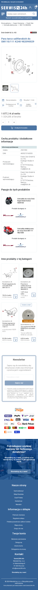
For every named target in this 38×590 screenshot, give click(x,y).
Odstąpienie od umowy (18, 549)
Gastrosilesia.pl (18, 491)
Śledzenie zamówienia (18, 539)
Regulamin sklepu (18, 518)
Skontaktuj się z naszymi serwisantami (12, 2)
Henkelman (18, 501)
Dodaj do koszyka (21, 128)
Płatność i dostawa (19, 515)
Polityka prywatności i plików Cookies (18, 522)
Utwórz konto (18, 546)
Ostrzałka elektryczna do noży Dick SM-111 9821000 (25, 231)
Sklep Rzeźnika (19, 494)
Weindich (18, 504)
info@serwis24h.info (19, 568)
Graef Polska (18, 498)
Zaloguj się (18, 542)
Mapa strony (19, 525)
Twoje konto (19, 533)
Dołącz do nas (18, 528)
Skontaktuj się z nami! (19, 471)
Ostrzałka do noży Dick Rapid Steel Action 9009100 (25, 201)
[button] (3, 122)
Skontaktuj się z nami (19, 572)
